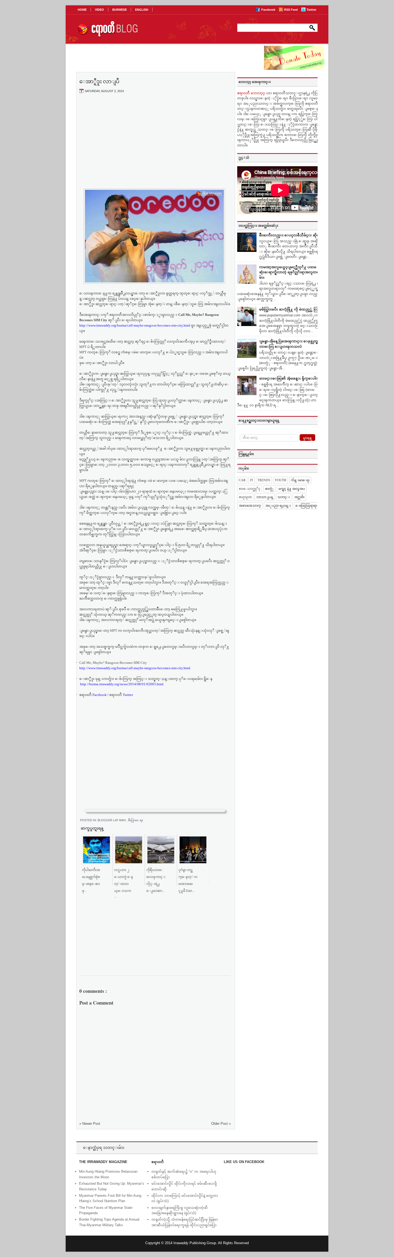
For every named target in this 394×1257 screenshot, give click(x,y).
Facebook (268, 9)
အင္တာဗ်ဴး (299, 497)
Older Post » (221, 1124)
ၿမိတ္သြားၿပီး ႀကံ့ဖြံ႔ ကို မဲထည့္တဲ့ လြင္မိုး (291, 309)
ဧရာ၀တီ (93, 695)
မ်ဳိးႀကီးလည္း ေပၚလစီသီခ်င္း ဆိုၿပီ (290, 235)
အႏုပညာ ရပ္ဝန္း (278, 506)
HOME (82, 9)
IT (251, 480)
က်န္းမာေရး (300, 480)
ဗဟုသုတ (245, 497)
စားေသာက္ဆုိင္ (250, 489)
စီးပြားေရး (135, 820)
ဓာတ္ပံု (269, 489)
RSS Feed (291, 9)
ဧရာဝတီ (121, 695)
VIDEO (99, 9)
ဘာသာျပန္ (264, 497)
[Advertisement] (155, 137)
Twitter (311, 9)
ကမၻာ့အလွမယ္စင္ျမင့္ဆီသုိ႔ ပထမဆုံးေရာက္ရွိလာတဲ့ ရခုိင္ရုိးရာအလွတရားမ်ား (290, 272)
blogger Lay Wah (112, 820)
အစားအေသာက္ (250, 506)
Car (242, 480)
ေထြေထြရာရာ (306, 506)
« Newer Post (89, 1124)
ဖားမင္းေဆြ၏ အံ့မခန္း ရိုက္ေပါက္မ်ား (291, 378)
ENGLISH (141, 9)
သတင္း (283, 497)
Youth (280, 480)
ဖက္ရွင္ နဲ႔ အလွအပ (291, 489)
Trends (264, 480)
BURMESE (119, 9)
